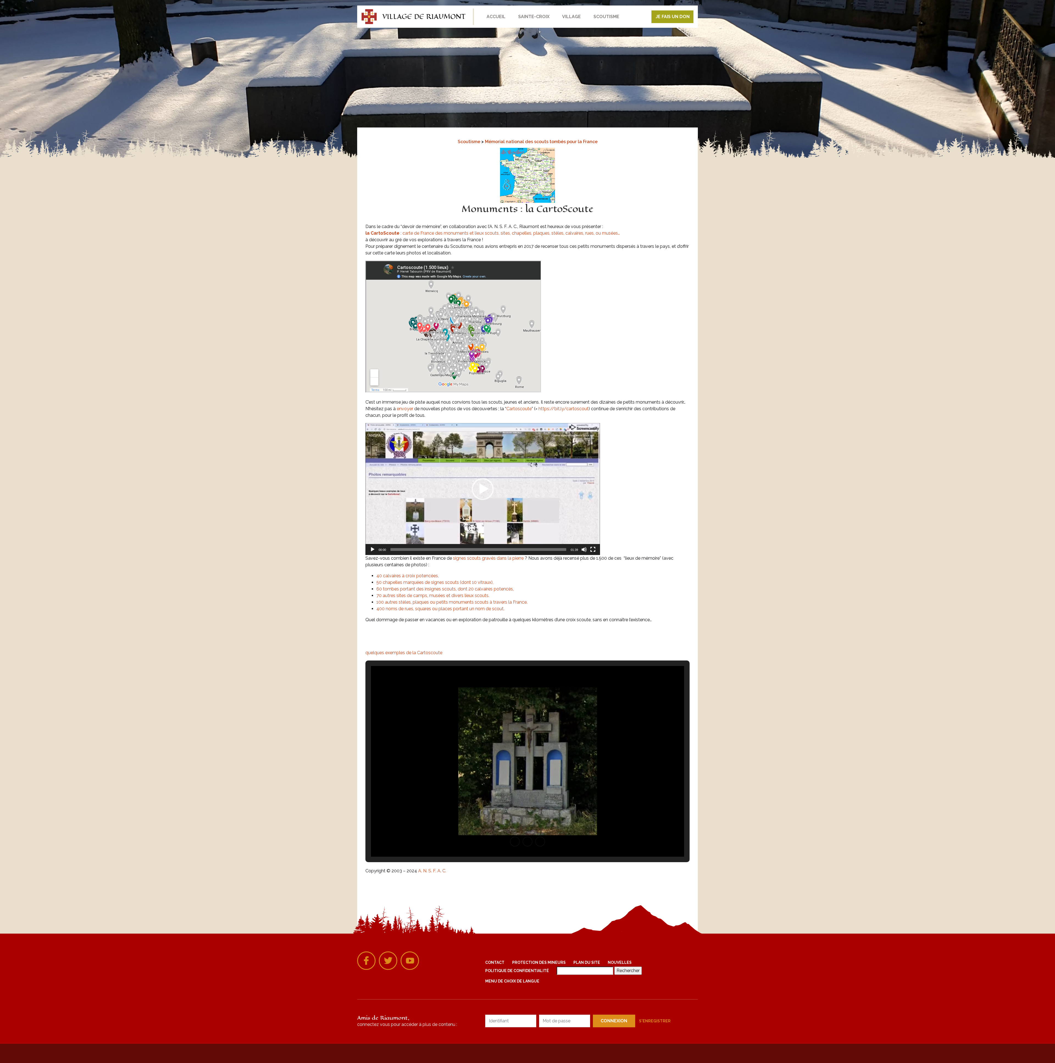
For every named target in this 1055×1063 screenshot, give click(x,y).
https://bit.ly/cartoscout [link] (563, 408)
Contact (494, 962)
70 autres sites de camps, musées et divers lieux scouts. (432, 595)
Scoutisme (469, 141)
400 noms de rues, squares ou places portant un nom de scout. (440, 608)
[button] (483, 489)
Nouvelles (620, 962)
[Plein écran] (593, 549)
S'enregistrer (655, 1021)
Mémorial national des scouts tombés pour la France (541, 141)
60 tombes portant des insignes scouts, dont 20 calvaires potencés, (445, 589)
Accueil (496, 16)
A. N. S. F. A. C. (432, 870)
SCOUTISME (606, 16)
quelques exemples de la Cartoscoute (403, 652)
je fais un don (673, 16)
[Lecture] (372, 549)
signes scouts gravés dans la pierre (488, 558)
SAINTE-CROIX (533, 16)
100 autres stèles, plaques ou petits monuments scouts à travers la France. (452, 602)
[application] (482, 489)
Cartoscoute (519, 408)
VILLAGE (571, 16)
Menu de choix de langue (512, 981)
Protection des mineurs (539, 962)
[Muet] (584, 549)
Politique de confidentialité (517, 970)
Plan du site (586, 962)
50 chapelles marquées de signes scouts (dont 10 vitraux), (434, 582)
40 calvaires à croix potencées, (407, 575)
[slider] (478, 549)
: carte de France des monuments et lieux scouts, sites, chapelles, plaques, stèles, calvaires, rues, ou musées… (492, 233)
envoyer (405, 408)
